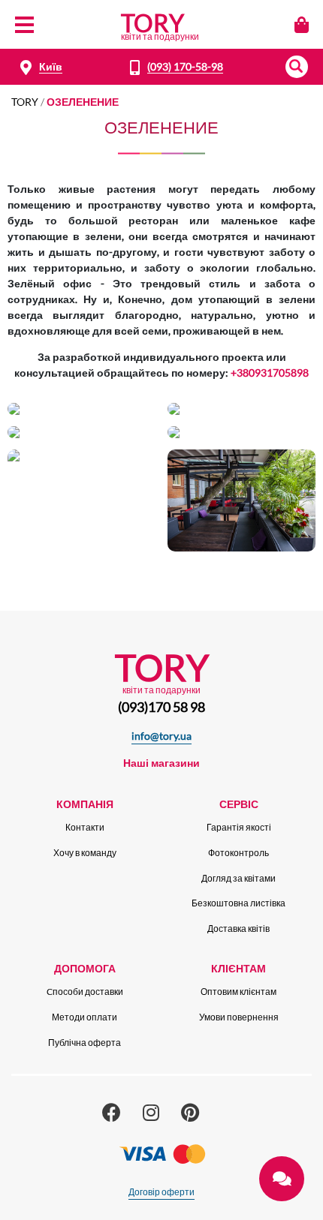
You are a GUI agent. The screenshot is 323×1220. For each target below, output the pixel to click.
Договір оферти (161, 1191)
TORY (24, 101)
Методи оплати (84, 1017)
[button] (296, 67)
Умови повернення (239, 1017)
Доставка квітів (238, 928)
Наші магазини (161, 762)
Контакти (84, 827)
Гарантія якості (239, 827)
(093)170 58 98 (161, 707)
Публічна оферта (84, 1042)
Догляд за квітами (238, 878)
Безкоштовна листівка (238, 903)
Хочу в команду (84, 852)
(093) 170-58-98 (185, 66)
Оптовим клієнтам (238, 991)
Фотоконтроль (238, 852)
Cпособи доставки (85, 991)
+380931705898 (270, 372)
